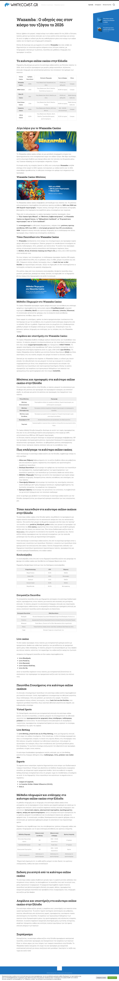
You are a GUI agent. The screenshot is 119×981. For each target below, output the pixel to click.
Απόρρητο (98, 5)
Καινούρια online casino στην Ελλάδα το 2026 (108, 20)
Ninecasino (21, 532)
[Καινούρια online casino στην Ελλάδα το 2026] (99, 22)
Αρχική (90, 5)
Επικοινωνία (107, 5)
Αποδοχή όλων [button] (112, 977)
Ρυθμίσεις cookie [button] (101, 977)
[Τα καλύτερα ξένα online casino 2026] (99, 31)
